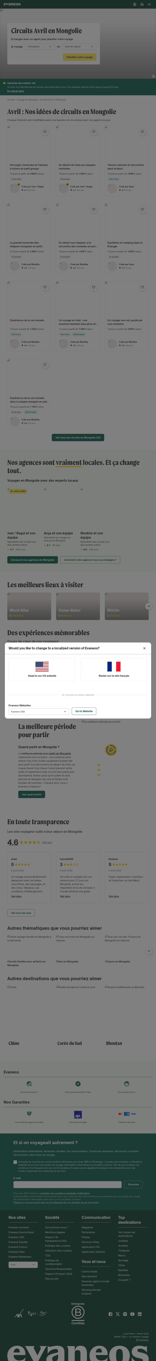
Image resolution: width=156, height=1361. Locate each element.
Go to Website (84, 711)
